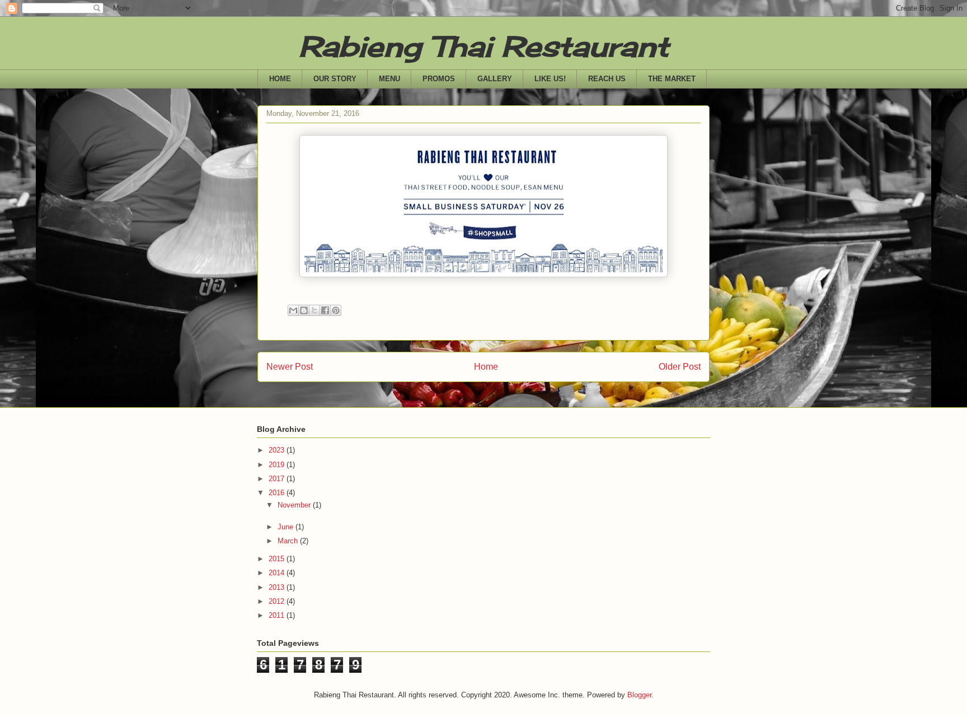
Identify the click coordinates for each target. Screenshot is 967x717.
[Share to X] (314, 310)
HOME (280, 79)
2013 (278, 587)
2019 (278, 464)
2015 (278, 559)
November (295, 505)
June (286, 527)
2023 (278, 450)
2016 (278, 492)
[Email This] (293, 310)
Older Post (680, 366)
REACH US (607, 79)
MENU (389, 79)
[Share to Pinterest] (335, 310)
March (289, 541)
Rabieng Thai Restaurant (484, 46)
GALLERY (494, 79)
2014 (278, 573)
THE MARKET (672, 79)
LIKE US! (550, 79)
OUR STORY (334, 79)
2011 (278, 615)
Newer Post (289, 366)
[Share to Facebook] (325, 310)
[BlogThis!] (303, 310)
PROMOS (439, 79)
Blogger (639, 695)
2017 (278, 478)
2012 (278, 601)
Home (486, 366)
